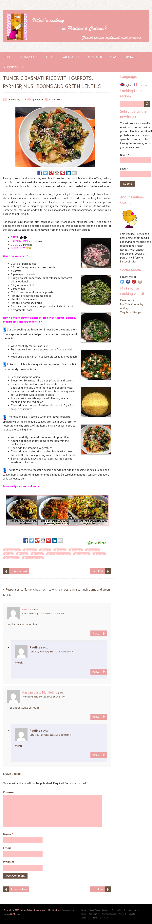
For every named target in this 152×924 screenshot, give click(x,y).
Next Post (97, 571)
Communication (14, 67)
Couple (50, 57)
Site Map (104, 917)
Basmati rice (13, 550)
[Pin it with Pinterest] (62, 173)
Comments (57, 99)
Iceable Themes (13, 914)
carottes (31, 550)
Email (8, 848)
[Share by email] (74, 173)
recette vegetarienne (60, 554)
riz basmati (83, 554)
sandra (26, 609)
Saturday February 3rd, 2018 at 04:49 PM (51, 734)
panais (24, 554)
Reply (95, 633)
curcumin (94, 550)
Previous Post (19, 571)
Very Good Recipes (131, 312)
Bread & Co (94, 57)
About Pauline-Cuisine (98, 910)
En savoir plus (128, 261)
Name (8, 834)
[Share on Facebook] (39, 173)
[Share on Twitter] (45, 173)
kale (10, 554)
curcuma (77, 550)
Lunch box (85, 917)
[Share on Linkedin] (68, 173)
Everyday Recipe (28, 57)
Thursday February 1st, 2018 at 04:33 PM (44, 696)
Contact (130, 57)
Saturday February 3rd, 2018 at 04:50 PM (51, 651)
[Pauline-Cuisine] (76, 12)
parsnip (38, 554)
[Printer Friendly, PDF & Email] (97, 542)
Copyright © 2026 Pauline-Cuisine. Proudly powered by (28, 910)
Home (7, 57)
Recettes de (127, 300)
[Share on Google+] (51, 173)
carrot (46, 550)
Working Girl (71, 57)
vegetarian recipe (34, 558)
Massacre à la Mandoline (39, 692)
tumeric (100, 554)
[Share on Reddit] (57, 173)
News (113, 57)
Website (9, 862)
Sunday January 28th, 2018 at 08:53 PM (43, 613)
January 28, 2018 (17, 99)
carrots (61, 550)
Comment (10, 792)
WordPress (56, 910)
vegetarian (13, 558)
